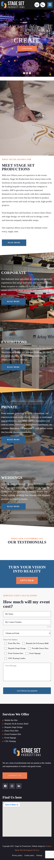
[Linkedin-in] (19, 786)
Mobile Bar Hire (11, 720)
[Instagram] (12, 786)
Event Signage (10, 738)
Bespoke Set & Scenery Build (16, 724)
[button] (49, 4)
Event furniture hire (13, 734)
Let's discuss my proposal (27, 691)
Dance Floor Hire (11, 731)
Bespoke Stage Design (13, 727)
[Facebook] (5, 786)
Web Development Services (29, 850)
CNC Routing (10, 741)
